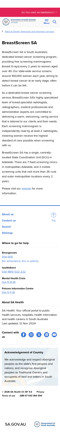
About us (8, 214)
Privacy (40, 392)
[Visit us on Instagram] (31, 334)
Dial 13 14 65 (9, 282)
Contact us (9, 220)
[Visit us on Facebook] (23, 334)
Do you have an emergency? (38, 12)
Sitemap (7, 233)
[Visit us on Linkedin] (46, 334)
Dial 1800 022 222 (14, 271)
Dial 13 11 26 (8, 292)
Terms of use (8, 395)
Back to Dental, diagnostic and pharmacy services (29, 31)
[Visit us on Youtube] (54, 334)
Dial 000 (7, 256)
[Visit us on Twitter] (39, 334)
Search (6, 226)
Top (54, 220)
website (26, 188)
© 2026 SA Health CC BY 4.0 (17, 392)
